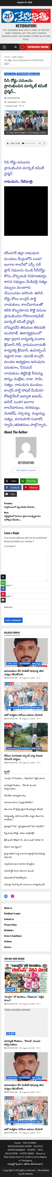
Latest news (10, 74)
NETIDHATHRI (26, 25)
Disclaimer (9, 930)
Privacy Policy (10, 924)
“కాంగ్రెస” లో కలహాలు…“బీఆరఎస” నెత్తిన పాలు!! (24, 998)
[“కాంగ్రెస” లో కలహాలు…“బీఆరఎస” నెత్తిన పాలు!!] (26, 978)
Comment (10, 546)
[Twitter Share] (3, 574)
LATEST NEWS (27, 1153)
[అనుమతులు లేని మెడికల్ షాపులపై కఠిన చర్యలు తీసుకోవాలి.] (26, 652)
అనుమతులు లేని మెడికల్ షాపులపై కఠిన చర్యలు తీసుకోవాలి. (24, 672)
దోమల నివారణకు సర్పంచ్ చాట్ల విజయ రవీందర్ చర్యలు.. (23, 757)
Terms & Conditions (13, 935)
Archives (8, 941)
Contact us (9, 919)
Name (8, 585)
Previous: (19, 505)
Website (8, 607)
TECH (40, 1149)
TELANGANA (22, 74)
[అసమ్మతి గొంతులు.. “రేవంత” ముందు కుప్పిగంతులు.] (26, 1022)
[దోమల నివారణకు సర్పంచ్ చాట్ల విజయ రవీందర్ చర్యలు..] (26, 737)
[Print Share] (3, 598)
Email (8, 596)
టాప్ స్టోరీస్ (10, 989)
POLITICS (38, 1146)
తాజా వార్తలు (34, 74)
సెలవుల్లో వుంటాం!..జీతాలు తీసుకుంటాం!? (25, 1163)
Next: (22, 516)
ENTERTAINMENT (16, 1149)
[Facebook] (5, 896)
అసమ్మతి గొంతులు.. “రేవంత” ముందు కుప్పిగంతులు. (22, 1042)
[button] (4, 47)
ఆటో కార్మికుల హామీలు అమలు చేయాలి (23, 715)
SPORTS (31, 1149)
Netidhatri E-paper (12, 913)
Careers (7, 947)
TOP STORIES (29, 1142)
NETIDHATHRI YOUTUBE (38, 47)
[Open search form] (15, 47)
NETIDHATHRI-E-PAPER (20, 1146)
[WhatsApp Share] (3, 580)
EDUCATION (11, 1153)
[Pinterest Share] (3, 592)
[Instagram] (12, 896)
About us (8, 908)
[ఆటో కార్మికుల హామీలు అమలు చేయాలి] (26, 696)
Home (17, 1142)
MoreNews (43, 1170)
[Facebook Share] (3, 586)
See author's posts (26, 470)
